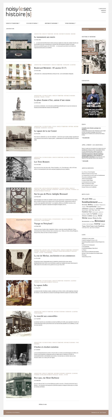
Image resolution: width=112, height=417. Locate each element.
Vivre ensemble (70, 23)
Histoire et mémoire (51, 23)
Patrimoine (44, 127)
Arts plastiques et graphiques (50, 188)
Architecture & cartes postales (88, 238)
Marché (100, 216)
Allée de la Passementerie (87, 178)
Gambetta (85, 212)
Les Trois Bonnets (42, 161)
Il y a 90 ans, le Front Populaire (88, 172)
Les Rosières (100, 214)
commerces (85, 208)
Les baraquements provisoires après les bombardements (93, 175)
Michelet (90, 218)
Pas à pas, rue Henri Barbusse (46, 377)
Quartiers (73, 64)
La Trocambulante (85, 246)
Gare (90, 212)
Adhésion (103, 10)
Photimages (84, 255)
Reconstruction (85, 221)
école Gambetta (99, 226)
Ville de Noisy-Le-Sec (86, 256)
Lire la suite (85, 161)
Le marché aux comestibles (45, 316)
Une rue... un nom (44, 97)
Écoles (54, 126)
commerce (99, 206)
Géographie (66, 64)
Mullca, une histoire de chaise (88, 183)
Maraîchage (95, 215)
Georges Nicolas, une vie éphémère (89, 187)
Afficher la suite (43, 404)
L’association (102, 8)
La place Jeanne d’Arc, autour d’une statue (52, 100)
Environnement (46, 64)
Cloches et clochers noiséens (46, 346)
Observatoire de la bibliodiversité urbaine (90, 251)
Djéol (96, 210)
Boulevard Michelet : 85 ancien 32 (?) (50, 67)
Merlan (84, 218)
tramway (97, 223)
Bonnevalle (100, 202)
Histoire (56, 34)
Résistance (100, 220)
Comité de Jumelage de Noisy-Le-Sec (89, 240)
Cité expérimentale (91, 206)
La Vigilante (93, 214)
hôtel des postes (95, 212)
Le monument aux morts (44, 37)
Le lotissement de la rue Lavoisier (89, 182)
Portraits (61, 189)
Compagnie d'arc (92, 208)
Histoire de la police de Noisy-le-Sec (89, 173)
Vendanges (103, 224)
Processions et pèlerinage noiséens (89, 177)
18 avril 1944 (87, 198)
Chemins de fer (102, 204)
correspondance (100, 208)
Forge (99, 210)
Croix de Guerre (85, 210)
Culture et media (31, 23)
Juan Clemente (103, 412)
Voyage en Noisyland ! (43, 223)
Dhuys (93, 210)
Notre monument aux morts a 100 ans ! (90, 185)
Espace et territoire (12, 23)
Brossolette (84, 204)
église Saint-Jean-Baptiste (94, 227)
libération (84, 216)
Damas (90, 210)
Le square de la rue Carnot (45, 130)
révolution (84, 224)
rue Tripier (92, 221)
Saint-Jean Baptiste (90, 224)
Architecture (37, 34)
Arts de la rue (46, 250)
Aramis (94, 199)
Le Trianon (84, 250)
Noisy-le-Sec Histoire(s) (15, 412)
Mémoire (73, 34)
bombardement (90, 201)
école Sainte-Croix (85, 227)
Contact (104, 12)
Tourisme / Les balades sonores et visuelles (64, 251)
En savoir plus (86, 137)
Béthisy (90, 204)
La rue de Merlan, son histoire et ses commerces (54, 255)
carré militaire (96, 204)
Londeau (89, 216)
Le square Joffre (41, 285)
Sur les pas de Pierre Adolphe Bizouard (50, 193)
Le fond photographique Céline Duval (89, 248)
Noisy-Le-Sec (97, 218)
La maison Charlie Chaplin (87, 180)
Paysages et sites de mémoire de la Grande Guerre (92, 253)
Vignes (84, 226)
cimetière (84, 206)
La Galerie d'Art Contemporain (88, 245)
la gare (88, 214)
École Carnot (90, 226)
